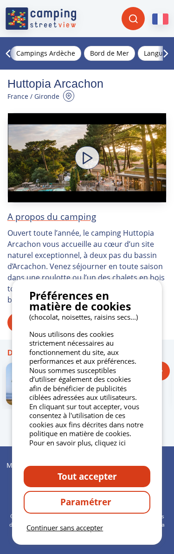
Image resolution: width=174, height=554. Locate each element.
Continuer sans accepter (64, 527)
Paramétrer (87, 502)
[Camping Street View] (41, 18)
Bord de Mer (109, 53)
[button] (87, 157)
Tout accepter (87, 476)
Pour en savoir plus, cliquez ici (77, 442)
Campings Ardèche (45, 53)
